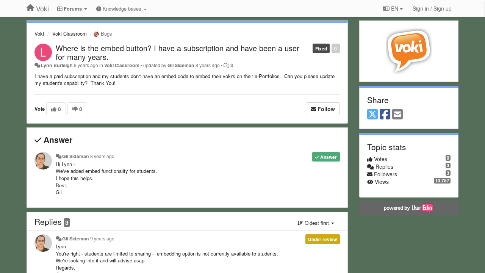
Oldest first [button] (316, 222)
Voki (39, 33)
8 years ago (102, 156)
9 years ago (102, 238)
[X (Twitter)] (372, 114)
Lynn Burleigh (57, 65)
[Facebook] (385, 114)
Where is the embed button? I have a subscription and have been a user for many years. (177, 52)
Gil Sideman (180, 65)
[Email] (397, 114)
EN (395, 8)
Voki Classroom (69, 33)
